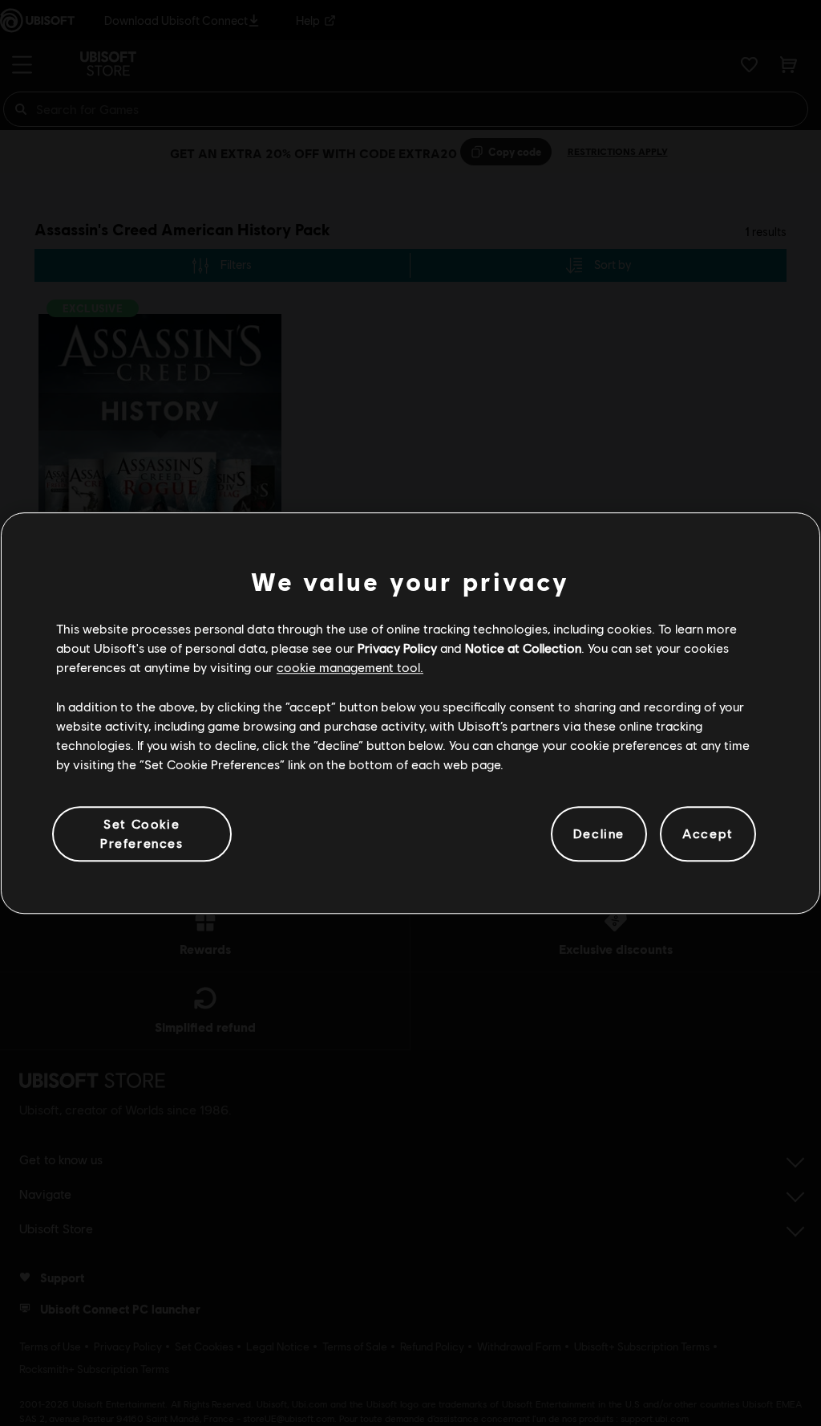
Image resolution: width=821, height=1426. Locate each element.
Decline (599, 833)
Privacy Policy (397, 647)
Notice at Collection (523, 647)
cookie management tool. (350, 667)
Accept (708, 833)
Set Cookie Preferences (142, 833)
